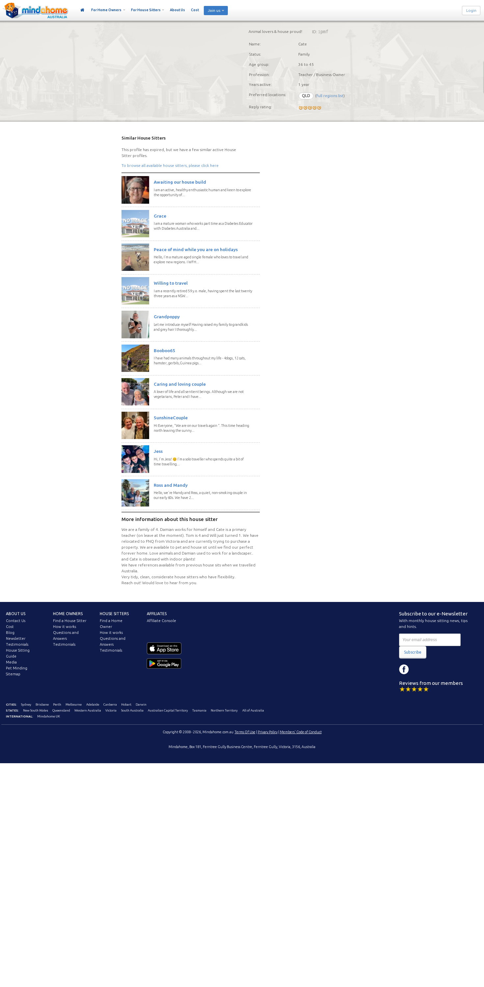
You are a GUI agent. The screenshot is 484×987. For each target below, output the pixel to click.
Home (82, 10)
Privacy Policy (268, 732)
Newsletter (15, 638)
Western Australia (87, 710)
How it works (64, 627)
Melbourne (74, 704)
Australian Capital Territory (168, 710)
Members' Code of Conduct (301, 732)
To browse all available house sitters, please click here (170, 165)
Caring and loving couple (180, 384)
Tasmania (199, 710)
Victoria (111, 710)
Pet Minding (16, 668)
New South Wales (35, 710)
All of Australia (253, 710)
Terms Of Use (245, 732)
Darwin (141, 704)
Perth (57, 704)
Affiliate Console (161, 621)
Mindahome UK (48, 716)
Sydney (26, 704)
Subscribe (412, 652)
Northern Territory (224, 710)
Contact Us (15, 621)
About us (15, 613)
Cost (195, 10)
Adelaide (92, 704)
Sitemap (13, 674)
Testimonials (17, 644)
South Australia (132, 710)
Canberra (110, 704)
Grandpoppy (167, 316)
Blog (10, 633)
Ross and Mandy (171, 485)
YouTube (434, 669)
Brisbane (42, 704)
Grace (160, 216)
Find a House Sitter (69, 621)
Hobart (126, 704)
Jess (158, 451)
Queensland (61, 710)
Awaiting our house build (180, 182)
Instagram (419, 669)
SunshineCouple (171, 417)
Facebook (404, 669)
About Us (177, 10)
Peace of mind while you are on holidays (196, 249)
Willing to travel (171, 283)
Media (11, 662)
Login (471, 11)
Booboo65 (164, 350)
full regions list (329, 95)
